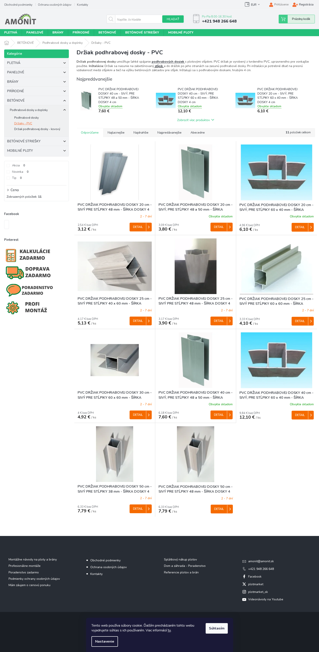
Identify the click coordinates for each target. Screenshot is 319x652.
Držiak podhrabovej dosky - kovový (37, 129)
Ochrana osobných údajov (54, 5)
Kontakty (82, 5)
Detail (138, 227)
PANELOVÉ (15, 72)
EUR (253, 5)
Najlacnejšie (116, 132)
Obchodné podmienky (18, 5)
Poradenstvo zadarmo (24, 572)
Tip (17, 178)
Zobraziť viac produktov (193, 120)
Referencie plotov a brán (181, 572)
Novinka (20, 172)
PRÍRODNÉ (15, 91)
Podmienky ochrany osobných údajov (34, 579)
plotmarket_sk (258, 592)
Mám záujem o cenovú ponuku (29, 585)
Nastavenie (104, 641)
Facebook (255, 576)
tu (169, 630)
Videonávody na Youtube (265, 599)
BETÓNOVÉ (16, 100)
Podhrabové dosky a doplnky (29, 110)
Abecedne (198, 132)
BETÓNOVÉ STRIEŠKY (24, 141)
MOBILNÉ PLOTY (20, 150)
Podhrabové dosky (26, 118)
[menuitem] (35, 32)
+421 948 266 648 (261, 569)
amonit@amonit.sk (261, 561)
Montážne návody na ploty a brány (33, 559)
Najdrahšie (141, 132)
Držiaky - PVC (23, 123)
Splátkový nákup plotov (180, 559)
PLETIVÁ (13, 63)
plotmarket (255, 584)
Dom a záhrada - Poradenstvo (185, 566)
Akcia (18, 165)
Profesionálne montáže (25, 566)
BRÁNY (12, 81)
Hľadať (173, 19)
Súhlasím (217, 628)
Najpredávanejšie (169, 132)
